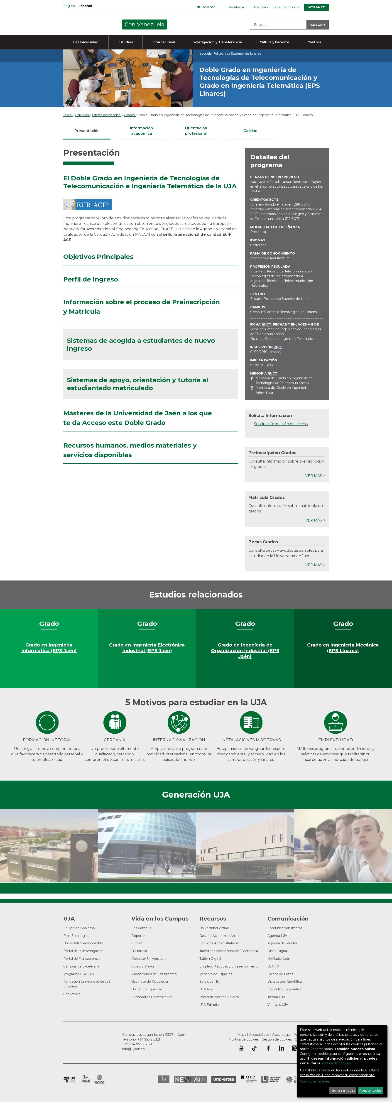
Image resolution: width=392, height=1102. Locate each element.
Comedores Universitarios (151, 997)
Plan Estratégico (76, 936)
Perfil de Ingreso (90, 279)
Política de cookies (244, 1039)
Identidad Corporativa (284, 989)
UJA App (206, 989)
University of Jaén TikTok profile (254, 1048)
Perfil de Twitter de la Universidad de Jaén (295, 1048)
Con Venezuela (144, 24)
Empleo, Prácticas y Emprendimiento (229, 966)
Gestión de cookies (277, 1039)
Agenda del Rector (282, 943)
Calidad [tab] (250, 131)
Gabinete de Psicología (149, 982)
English (69, 6)
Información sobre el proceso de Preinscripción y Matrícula (141, 306)
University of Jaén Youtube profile (241, 1048)
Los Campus (141, 928)
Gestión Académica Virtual (220, 936)
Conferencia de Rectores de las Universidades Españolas (249, 1079)
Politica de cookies (336, 1063)
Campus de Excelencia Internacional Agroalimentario (85, 1079)
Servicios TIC (209, 982)
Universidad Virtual (214, 928)
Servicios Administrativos (218, 943)
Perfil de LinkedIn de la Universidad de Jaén (281, 1048)
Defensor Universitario (149, 959)
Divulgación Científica (284, 982)
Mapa (241, 1035)
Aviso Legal (281, 1035)
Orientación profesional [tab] (196, 131)
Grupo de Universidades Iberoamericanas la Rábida (296, 1079)
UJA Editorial (209, 1005)
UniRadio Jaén (278, 959)
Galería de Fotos (280, 974)
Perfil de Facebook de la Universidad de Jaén (268, 1048)
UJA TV (273, 966)
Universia (223, 1079)
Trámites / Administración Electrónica (228, 951)
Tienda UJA (276, 997)
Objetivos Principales (98, 256)
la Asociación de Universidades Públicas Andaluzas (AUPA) (271, 1079)
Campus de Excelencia (81, 966)
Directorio (260, 7)
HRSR (163, 1079)
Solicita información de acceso (281, 424)
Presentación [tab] (87, 131)
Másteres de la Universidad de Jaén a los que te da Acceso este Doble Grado (137, 417)
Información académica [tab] (141, 131)
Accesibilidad (259, 1035)
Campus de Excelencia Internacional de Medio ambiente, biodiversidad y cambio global (99, 1079)
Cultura (136, 943)
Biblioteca (139, 951)
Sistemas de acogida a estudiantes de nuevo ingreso (141, 344)
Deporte (138, 936)
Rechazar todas (342, 1090)
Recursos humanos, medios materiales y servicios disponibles (130, 450)
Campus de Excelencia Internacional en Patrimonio (69, 1079)
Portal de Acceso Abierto (219, 997)
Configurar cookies (314, 1081)
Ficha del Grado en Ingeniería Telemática (282, 339)
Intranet (316, 7)
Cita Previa (71, 994)
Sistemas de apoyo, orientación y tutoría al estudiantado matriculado (137, 384)
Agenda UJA (277, 936)
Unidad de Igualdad (146, 989)
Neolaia (190, 1079)
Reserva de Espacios (215, 974)
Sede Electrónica (285, 7)
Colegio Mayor (142, 966)
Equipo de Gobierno (79, 928)
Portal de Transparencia (81, 959)
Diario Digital (277, 951)
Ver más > (315, 476)
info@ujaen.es (133, 1049)
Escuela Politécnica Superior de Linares (281, 299)
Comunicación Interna (285, 928)
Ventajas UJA (277, 1005)
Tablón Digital (210, 959)
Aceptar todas (370, 1090)
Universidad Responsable (83, 943)
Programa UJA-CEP (79, 974)
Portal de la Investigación (83, 951)
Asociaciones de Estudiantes (153, 974)
